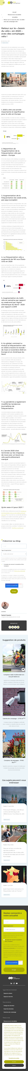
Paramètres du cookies (14, 1058)
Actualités (15, 17)
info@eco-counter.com (17, 528)
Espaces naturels (8, 996)
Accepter (14, 1061)
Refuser (14, 1065)
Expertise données (9, 1009)
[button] (4, 3)
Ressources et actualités (14, 14)
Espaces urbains (8, 993)
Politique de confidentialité (19, 571)
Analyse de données (9, 1005)
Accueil (14, 12)
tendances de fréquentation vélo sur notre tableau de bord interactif (13, 513)
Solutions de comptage (10, 1012)
